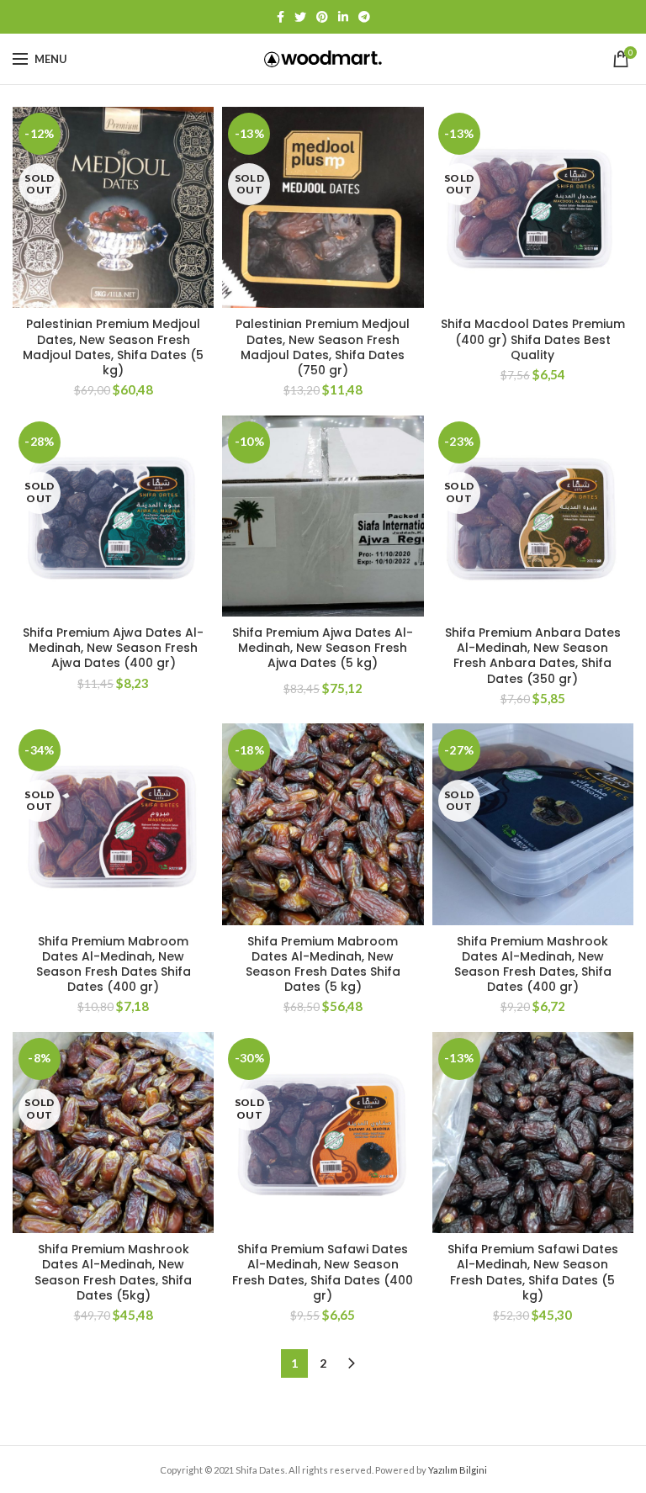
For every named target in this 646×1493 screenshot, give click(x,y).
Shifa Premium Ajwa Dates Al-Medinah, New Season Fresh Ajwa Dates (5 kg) (322, 648)
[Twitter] (300, 17)
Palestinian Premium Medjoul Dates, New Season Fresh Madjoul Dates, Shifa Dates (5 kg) (113, 347)
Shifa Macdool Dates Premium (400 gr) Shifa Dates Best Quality (533, 339)
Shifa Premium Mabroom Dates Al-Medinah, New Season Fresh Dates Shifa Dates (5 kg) (323, 964)
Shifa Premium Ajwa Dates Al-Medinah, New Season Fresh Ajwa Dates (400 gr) (113, 648)
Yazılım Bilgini (457, 1469)
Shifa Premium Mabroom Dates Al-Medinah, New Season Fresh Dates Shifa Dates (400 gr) (113, 964)
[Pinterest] (322, 17)
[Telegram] (364, 17)
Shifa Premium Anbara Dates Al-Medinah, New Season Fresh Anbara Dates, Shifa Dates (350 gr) (533, 655)
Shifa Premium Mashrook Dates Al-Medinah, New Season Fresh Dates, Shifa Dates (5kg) (113, 1272)
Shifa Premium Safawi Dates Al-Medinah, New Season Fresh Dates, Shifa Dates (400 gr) (322, 1272)
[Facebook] (280, 17)
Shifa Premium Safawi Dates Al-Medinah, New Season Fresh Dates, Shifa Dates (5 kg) (532, 1272)
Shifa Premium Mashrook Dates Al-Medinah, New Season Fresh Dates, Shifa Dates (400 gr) (533, 964)
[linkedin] (343, 17)
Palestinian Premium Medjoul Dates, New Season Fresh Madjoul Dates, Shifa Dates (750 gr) (323, 347)
